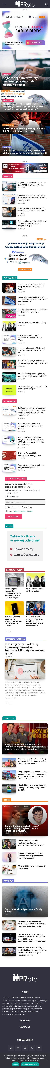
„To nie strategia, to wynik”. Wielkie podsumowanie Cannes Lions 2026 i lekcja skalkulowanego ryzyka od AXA (31, 938)
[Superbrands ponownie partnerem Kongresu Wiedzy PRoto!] (9, 467)
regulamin (16, 511)
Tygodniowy (27, 507)
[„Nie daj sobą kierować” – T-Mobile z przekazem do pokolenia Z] (9, 313)
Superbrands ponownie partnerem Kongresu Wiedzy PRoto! (31, 466)
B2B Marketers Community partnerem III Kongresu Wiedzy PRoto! (30, 337)
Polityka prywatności (30, 1064)
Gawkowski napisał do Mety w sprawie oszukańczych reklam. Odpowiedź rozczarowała (34, 621)
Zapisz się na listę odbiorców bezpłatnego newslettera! (18, 485)
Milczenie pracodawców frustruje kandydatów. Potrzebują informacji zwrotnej (31, 210)
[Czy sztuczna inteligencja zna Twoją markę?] (25, 901)
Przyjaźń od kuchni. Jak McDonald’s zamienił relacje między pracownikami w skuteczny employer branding (24, 746)
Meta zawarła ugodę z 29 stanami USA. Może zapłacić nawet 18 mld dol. (31, 350)
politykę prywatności (26, 511)
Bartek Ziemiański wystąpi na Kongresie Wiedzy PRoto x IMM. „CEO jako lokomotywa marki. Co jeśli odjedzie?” (31, 440)
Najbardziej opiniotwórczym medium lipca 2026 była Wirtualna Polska (32, 183)
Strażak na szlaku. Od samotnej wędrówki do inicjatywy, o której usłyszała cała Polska (32, 761)
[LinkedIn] (11, 1048)
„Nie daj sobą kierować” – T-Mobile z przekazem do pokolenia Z (32, 311)
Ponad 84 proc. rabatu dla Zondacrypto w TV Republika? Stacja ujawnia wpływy (13, 593)
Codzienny (12, 507)
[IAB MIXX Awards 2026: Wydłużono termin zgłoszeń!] (9, 455)
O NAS (25, 992)
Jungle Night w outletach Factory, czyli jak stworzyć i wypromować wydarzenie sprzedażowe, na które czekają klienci (33, 775)
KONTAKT (25, 1027)
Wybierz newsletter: (12, 496)
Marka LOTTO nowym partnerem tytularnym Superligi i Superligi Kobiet (32, 362)
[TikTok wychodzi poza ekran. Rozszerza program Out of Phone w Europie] (14, 608)
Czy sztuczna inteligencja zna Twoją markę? (23, 910)
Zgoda (15, 1064)
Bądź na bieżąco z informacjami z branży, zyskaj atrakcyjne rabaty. (22, 491)
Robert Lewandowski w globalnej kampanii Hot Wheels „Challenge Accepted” (31, 286)
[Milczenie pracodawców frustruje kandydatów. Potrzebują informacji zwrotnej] (9, 212)
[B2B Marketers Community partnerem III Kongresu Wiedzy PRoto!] (9, 339)
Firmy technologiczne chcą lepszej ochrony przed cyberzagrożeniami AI (32, 374)
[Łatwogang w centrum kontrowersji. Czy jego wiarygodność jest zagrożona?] (9, 844)
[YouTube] (39, 1048)
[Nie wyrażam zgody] (47, 1060)
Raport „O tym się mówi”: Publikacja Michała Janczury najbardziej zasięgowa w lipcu (32, 223)
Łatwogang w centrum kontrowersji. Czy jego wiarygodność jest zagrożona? (31, 842)
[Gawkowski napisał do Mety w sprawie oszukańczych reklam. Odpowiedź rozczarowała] (35, 608)
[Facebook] (18, 1048)
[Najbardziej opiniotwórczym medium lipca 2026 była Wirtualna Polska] (25, 70)
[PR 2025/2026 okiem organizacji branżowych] (9, 869)
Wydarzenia (8, 100)
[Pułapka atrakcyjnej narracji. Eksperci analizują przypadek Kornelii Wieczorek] (9, 857)
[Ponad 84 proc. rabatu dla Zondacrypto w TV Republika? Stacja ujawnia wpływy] (14, 580)
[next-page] (10, 631)
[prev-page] (6, 631)
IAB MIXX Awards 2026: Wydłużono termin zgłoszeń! (29, 454)
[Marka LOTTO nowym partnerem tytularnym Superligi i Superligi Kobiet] (9, 364)
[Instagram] (25, 1048)
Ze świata (7, 147)
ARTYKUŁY (8, 881)
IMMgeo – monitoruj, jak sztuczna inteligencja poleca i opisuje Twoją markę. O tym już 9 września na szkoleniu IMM (31, 411)
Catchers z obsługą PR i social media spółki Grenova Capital (32, 387)
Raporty (6, 74)
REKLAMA (25, 1020)
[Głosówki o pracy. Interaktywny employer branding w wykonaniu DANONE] (9, 788)
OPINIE (7, 800)
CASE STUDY (9, 718)
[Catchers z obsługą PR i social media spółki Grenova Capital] (9, 390)
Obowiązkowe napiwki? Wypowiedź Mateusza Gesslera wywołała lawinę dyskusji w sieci (32, 197)
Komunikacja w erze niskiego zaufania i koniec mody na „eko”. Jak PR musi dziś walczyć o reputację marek (32, 951)
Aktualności (10, 278)
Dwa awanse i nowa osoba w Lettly (32, 322)
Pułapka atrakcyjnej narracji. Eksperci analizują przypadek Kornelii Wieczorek (30, 855)
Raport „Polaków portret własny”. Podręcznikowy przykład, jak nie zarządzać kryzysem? (21, 828)
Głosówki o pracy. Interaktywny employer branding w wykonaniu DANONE (32, 787)
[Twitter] (32, 1048)
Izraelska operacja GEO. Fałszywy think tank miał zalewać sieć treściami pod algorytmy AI (32, 299)
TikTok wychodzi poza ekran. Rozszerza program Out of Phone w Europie (13, 621)
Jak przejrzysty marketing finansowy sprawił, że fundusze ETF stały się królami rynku (25, 648)
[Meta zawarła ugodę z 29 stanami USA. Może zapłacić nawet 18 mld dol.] (9, 351)
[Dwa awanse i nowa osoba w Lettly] (9, 326)
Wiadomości (8, 125)
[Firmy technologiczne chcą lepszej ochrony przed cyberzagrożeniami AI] (9, 377)
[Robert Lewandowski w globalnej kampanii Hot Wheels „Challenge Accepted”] (25, 123)
